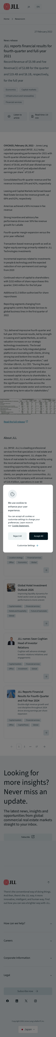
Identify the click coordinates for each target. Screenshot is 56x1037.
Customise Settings (28, 545)
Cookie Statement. (20, 525)
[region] (28, 518)
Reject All (17, 536)
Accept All (38, 536)
